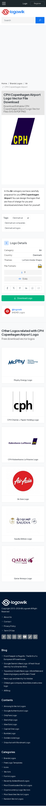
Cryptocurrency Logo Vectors (17, 790)
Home (4, 83)
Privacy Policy (10, 626)
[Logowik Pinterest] (19, 637)
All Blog (7, 690)
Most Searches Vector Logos (16, 794)
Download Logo (24, 298)
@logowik (17, 309)
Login (25, 3)
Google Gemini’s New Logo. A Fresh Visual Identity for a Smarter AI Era (22, 665)
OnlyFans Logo (10, 715)
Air (26, 83)
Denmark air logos (12, 228)
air (28, 218)
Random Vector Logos (13, 799)
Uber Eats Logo (10, 724)
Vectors (7, 771)
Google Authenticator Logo (16, 711)
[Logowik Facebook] (4, 637)
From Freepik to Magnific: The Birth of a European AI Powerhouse (20, 657)
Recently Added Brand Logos (16, 781)
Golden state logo (12, 738)
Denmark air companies (15, 223)
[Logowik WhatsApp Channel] (35, 637)
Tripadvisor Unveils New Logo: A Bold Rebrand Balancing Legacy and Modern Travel (23, 672)
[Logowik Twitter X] (9, 637)
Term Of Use (9, 630)
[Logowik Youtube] (24, 637)
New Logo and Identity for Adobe (18, 678)
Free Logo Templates (13, 762)
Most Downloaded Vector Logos (18, 785)
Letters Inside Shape (32, 260)
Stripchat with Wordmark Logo (17, 742)
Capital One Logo (11, 729)
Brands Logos (16, 83)
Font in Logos (9, 776)
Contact (7, 621)
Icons (6, 767)
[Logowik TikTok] (30, 637)
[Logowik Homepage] (13, 11)
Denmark (37, 255)
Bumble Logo (10, 733)
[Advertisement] (23, 55)
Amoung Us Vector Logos (15, 706)
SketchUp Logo (11, 720)
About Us (8, 617)
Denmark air (18, 218)
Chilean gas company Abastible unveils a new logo (23, 684)
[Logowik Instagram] (14, 637)
